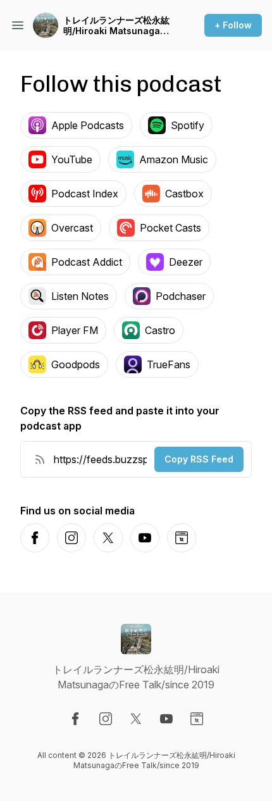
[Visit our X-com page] (136, 718)
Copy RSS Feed (198, 459)
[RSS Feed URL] (40, 459)
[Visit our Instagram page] (105, 718)
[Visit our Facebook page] (75, 718)
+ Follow (233, 25)
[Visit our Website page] (196, 718)
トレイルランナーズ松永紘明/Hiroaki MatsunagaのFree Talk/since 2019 (116, 26)
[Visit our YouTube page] (166, 718)
